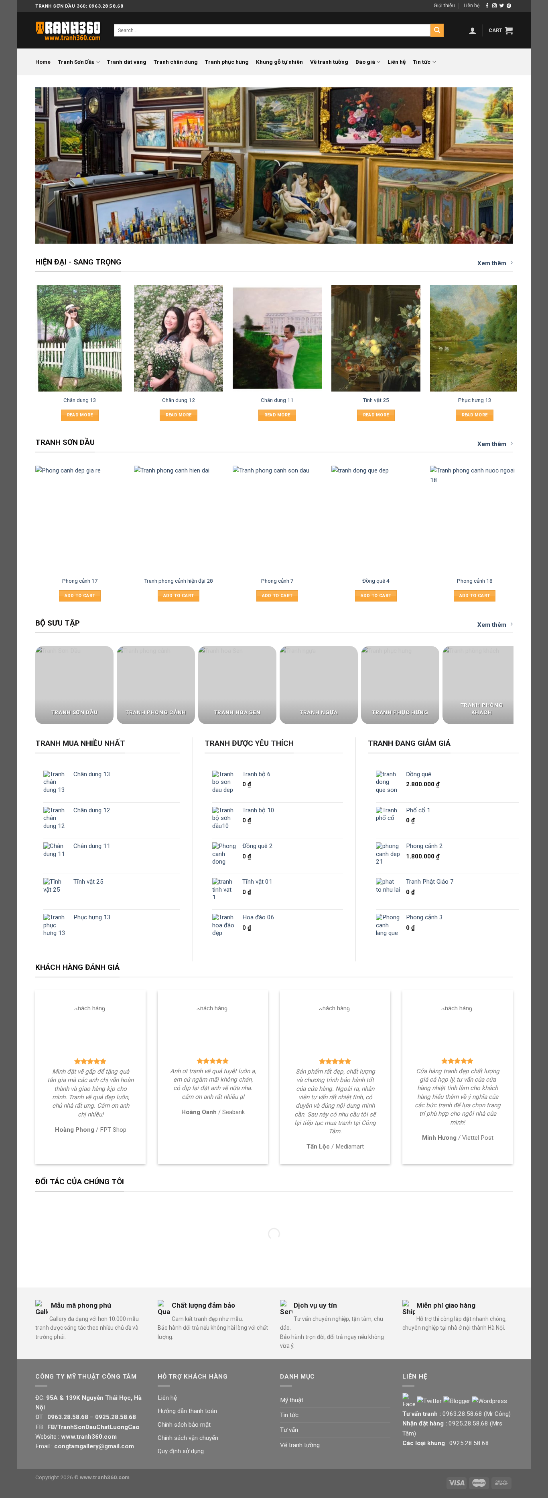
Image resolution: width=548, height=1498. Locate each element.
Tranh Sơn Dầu (76, 62)
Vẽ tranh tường (329, 62)
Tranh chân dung (176, 62)
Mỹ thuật (291, 1400)
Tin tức (421, 62)
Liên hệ (471, 5)
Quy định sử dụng (181, 1451)
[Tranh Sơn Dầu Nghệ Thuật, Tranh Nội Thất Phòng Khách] (68, 30)
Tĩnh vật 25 (376, 400)
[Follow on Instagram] (494, 6)
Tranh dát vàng (126, 62)
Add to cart (80, 595)
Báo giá (365, 62)
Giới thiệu (444, 5)
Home (43, 62)
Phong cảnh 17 (80, 580)
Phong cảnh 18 (475, 580)
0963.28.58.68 (462, 1413)
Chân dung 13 (79, 400)
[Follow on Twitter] (501, 6)
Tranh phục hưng (227, 62)
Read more (80, 415)
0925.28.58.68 (468, 1423)
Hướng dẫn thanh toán (187, 1411)
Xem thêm (491, 263)
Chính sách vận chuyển (188, 1437)
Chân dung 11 (277, 400)
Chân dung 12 (178, 400)
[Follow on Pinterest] (509, 6)
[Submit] (436, 30)
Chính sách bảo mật (184, 1424)
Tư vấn (289, 1429)
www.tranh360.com (105, 1477)
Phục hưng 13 (474, 400)
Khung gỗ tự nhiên (279, 62)
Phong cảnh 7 (277, 580)
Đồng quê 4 (376, 580)
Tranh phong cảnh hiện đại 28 (178, 580)
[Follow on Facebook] (487, 6)
